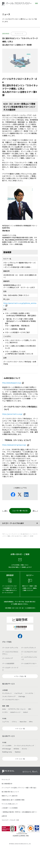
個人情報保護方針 (7, 783)
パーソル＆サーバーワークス (10, 669)
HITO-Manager (6, 749)
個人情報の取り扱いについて (10, 792)
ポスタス (24, 749)
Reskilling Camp (7, 752)
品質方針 (4, 816)
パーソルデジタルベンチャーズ (29, 658)
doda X (25, 712)
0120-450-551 (30, 602)
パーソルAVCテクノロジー (29, 663)
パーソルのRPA (6, 745)
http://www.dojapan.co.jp (11, 383)
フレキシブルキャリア (9, 696)
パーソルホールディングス (10, 648)
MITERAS (16, 749)
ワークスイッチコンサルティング (24, 745)
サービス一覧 (21, 728)
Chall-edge (21, 696)
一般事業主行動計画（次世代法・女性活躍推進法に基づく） (20, 812)
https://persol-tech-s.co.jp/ (12, 414)
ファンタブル (29, 693)
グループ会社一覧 (20, 676)
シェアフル (5, 722)
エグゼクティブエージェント (17, 709)
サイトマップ (6, 779)
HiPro (31, 722)
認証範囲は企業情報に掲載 (21, 836)
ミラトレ (14, 722)
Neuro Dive (23, 722)
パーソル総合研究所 (8, 663)
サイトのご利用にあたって (10, 804)
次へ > (35, 511)
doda (4, 709)
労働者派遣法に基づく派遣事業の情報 (13, 800)
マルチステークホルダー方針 (10, 820)
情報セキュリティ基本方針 (10, 796)
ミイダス (5, 712)
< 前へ (4, 511)
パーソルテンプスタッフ (28, 648)
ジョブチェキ (18, 693)
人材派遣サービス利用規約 (10, 808)
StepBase (17, 752)
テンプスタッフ (7, 693)
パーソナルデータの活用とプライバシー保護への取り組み (19, 788)
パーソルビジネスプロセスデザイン (10, 653)
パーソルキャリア (7, 658)
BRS (29, 709)
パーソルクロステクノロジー (29, 653)
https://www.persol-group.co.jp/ (14, 445)
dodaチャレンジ (15, 712)
